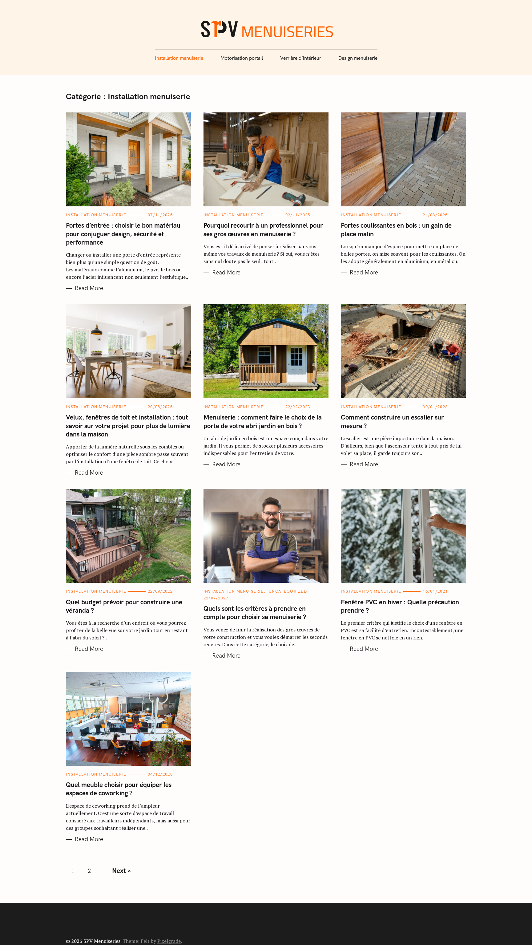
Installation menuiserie (179, 58)
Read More (89, 288)
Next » (121, 870)
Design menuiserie (357, 58)
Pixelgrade (169, 941)
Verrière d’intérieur (300, 58)
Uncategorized (288, 591)
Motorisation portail (241, 58)
